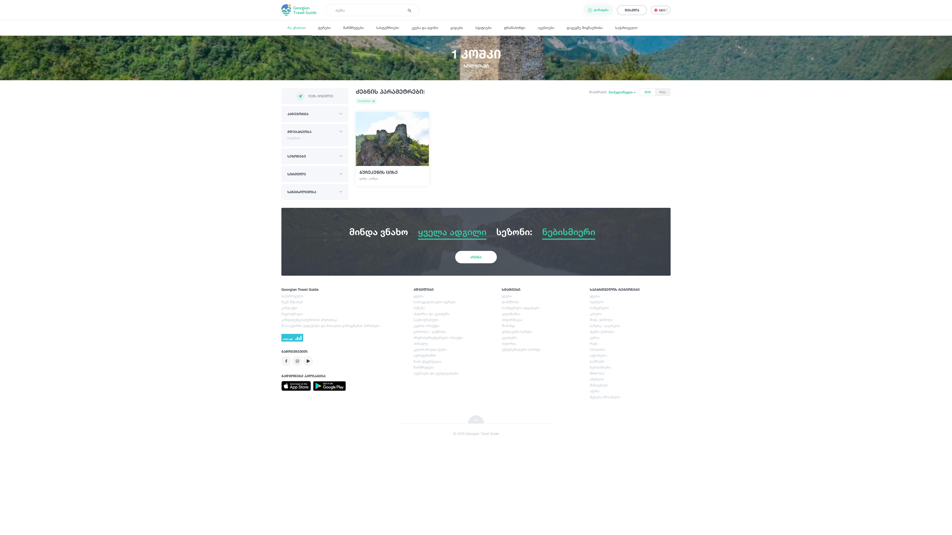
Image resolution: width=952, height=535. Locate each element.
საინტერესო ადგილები (520, 308)
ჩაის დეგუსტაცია (428, 361)
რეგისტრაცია (292, 314)
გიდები (456, 28)
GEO (662, 10)
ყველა (419, 296)
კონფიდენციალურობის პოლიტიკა (309, 320)
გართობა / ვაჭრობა (430, 331)
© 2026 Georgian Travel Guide (476, 433)
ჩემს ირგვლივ (320, 96)
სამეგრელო (599, 308)
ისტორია (509, 343)
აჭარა (594, 391)
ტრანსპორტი (514, 28)
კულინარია (511, 314)
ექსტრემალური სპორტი (521, 349)
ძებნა (476, 257)
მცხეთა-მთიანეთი (605, 397)
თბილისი (597, 349)
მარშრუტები (353, 28)
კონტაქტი (289, 308)
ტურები (324, 28)
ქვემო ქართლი (602, 331)
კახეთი (596, 314)
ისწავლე (421, 343)
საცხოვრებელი (426, 320)
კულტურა (509, 337)
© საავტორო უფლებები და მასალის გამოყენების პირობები (330, 325)
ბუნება (419, 308)
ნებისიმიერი (600, 367)
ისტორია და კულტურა (432, 314)
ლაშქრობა (510, 302)
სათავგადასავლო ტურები (435, 302)
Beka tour (597, 373)
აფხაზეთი (598, 355)
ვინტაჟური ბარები (517, 331)
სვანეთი (597, 302)
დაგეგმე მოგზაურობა (585, 28)
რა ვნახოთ (297, 28)
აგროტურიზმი (425, 355)
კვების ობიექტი (426, 325)
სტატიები (484, 28)
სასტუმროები (387, 28)
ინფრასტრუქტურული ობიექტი (438, 337)
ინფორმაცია (512, 320)
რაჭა (594, 343)
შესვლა (632, 10)
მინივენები (599, 385)
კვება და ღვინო (425, 28)
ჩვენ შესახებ (292, 302)
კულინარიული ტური (430, 349)
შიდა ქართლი (601, 320)
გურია (594, 337)
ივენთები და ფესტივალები (436, 373)
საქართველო (626, 28)
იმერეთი (597, 379)
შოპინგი (508, 325)
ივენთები (546, 28)
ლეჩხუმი (597, 361)
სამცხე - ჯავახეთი (605, 325)
